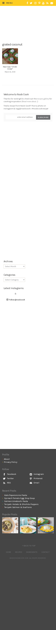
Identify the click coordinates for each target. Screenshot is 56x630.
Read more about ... (29, 101)
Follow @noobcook (17, 300)
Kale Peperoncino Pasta (15, 495)
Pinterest (38, 478)
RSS (8, 482)
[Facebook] (27, 3)
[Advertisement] (30, 31)
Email (36, 482)
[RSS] (47, 3)
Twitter (10, 478)
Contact (45, 552)
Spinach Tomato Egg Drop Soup (19, 498)
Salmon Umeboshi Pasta (16, 501)
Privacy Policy (10, 462)
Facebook (11, 474)
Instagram (38, 474)
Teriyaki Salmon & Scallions (18, 507)
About (7, 459)
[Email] (52, 3)
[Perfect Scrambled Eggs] (28, 525)
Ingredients (31, 552)
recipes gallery (43, 99)
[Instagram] (35, 3)
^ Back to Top (29, 546)
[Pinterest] (39, 3)
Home (8, 552)
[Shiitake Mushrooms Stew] (10, 525)
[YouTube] (43, 3)
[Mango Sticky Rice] (46, 525)
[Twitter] (31, 3)
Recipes (18, 552)
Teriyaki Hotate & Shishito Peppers (21, 504)
